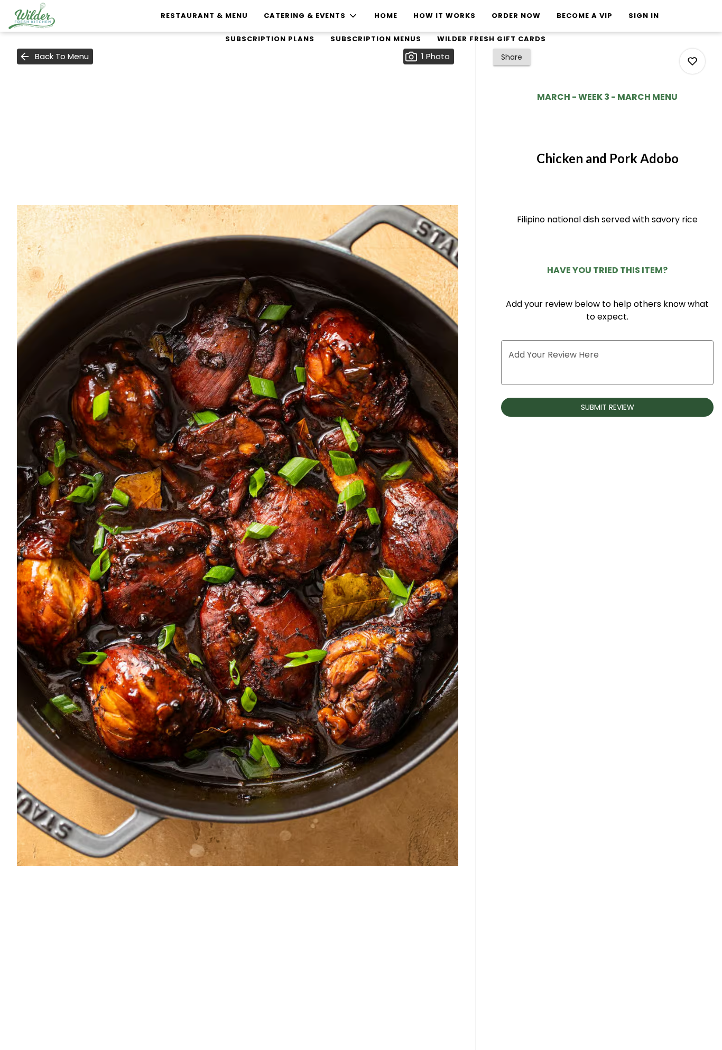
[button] (311, 15)
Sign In (643, 16)
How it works (444, 16)
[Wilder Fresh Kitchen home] (56, 16)
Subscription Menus (375, 39)
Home (385, 16)
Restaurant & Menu (204, 16)
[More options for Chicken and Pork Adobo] (692, 61)
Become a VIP (585, 16)
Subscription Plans (269, 39)
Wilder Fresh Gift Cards (491, 39)
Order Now (516, 16)
